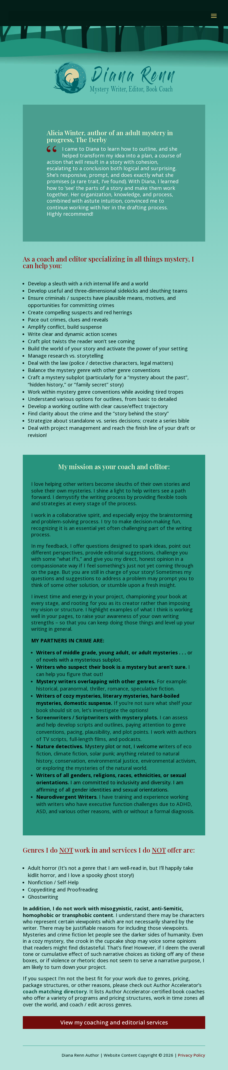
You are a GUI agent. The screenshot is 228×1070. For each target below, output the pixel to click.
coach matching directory (55, 991)
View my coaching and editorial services (114, 1022)
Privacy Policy (191, 1055)
